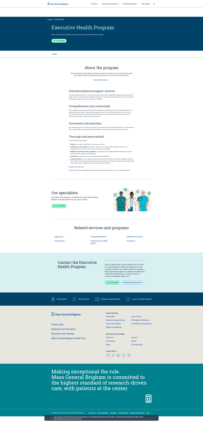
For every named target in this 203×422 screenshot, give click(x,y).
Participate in (140, 320)
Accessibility (113, 412)
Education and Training (79, 3)
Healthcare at (134, 237)
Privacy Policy (77, 419)
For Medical (141, 324)
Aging (59, 237)
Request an (115, 320)
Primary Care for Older (99, 242)
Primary (59, 241)
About (109, 337)
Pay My (110, 317)
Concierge (98, 237)
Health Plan (51, 3)
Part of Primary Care (100, 80)
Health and (114, 327)
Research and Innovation (64, 3)
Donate (143, 3)
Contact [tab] (54, 54)
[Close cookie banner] (149, 418)
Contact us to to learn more (76, 166)
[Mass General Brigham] (66, 315)
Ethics (148, 412)
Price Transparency (123, 412)
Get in (136, 317)
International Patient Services (132, 282)
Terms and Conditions (102, 412)
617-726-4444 (60, 41)
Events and (113, 324)
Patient (57, 324)
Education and (62, 333)
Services (50, 19)
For (137, 345)
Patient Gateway (133, 3)
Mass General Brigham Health (68, 338)
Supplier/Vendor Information (137, 412)
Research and (63, 329)
